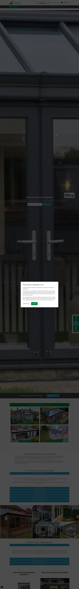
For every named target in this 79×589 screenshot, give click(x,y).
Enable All (34, 303)
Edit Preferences (26, 303)
